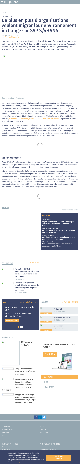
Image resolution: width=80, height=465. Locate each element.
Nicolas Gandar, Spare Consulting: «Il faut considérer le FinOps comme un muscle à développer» (17, 385)
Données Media (7, 429)
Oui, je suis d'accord (59, 457)
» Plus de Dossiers (70, 302)
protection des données (28, 462)
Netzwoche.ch (7, 447)
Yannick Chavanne (12, 37)
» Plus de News (33, 263)
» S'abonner (48, 377)
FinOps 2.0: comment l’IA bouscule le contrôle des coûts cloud (25, 371)
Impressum (44, 447)
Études (4, 12)
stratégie (5, 207)
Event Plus (44, 432)
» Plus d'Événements (29, 302)
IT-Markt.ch (6, 450)
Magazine (5, 432)
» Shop (45, 382)
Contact (43, 429)
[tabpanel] (20, 314)
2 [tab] (20, 327)
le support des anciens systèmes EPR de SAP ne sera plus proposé (34, 119)
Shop (4, 435)
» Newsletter (48, 387)
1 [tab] (18, 327)
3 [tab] (22, 327)
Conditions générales (48, 450)
